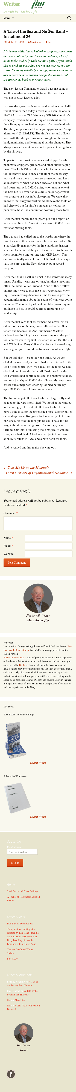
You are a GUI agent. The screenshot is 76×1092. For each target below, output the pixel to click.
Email (8, 546)
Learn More (38, 816)
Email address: (14, 847)
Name (8, 538)
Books (22, 665)
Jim (49, 42)
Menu (7, 18)
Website (9, 554)
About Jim (19, 1000)
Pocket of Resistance (14, 657)
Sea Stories (35, 42)
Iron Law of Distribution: (20, 923)
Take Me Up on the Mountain (26, 467)
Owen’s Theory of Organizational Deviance (39, 472)
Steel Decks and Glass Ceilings (22, 891)
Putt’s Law (12, 958)
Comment (11, 513)
